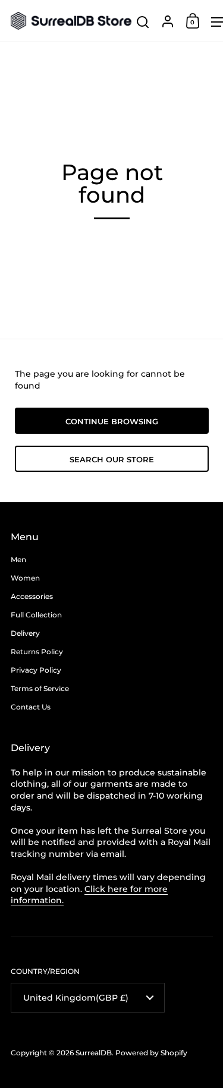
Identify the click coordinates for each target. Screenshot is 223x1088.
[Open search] (143, 22)
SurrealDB (94, 1052)
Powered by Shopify (151, 1052)
